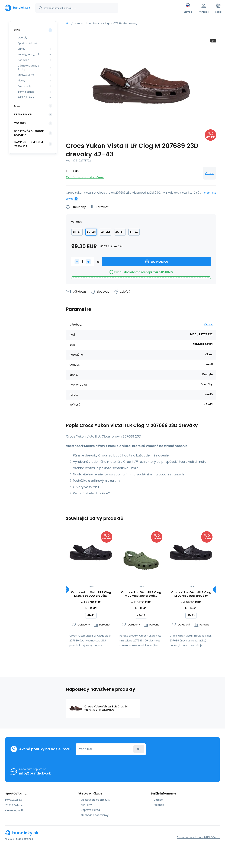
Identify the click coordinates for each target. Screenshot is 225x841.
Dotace (158, 800)
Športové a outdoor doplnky (29, 133)
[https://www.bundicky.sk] (67, 23)
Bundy (21, 49)
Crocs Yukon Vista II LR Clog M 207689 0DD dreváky (91, 594)
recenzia (159, 805)
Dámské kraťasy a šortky (29, 67)
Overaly (22, 37)
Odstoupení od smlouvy (95, 800)
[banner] (17, 7)
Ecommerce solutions (190, 837)
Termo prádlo (26, 92)
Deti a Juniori (23, 114)
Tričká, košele (26, 97)
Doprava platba (90, 810)
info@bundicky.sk (35, 773)
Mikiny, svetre (26, 75)
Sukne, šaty (25, 86)
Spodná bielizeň (27, 43)
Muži (17, 105)
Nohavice (23, 60)
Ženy (17, 30)
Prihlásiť (138, 749)
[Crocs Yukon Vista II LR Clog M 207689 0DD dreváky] (90, 552)
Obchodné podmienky (94, 815)
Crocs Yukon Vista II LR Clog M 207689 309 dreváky (141, 594)
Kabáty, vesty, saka (29, 54)
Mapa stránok (24, 839)
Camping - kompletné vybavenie (28, 143)
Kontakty (86, 805)
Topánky (20, 123)
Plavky (21, 80)
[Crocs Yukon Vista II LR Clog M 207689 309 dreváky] (141, 552)
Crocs (209, 173)
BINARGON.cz (212, 837)
